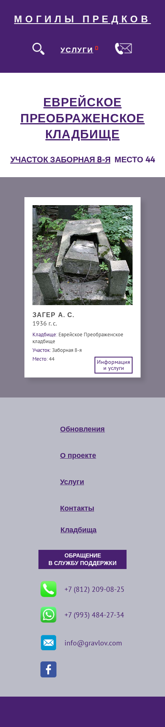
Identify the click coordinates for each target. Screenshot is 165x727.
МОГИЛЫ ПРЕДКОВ (82, 19)
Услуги (72, 482)
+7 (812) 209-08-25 (94, 589)
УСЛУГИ (76, 50)
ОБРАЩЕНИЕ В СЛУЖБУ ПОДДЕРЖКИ (82, 559)
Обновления (82, 429)
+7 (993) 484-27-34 (94, 614)
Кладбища (78, 530)
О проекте (78, 455)
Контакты (77, 508)
